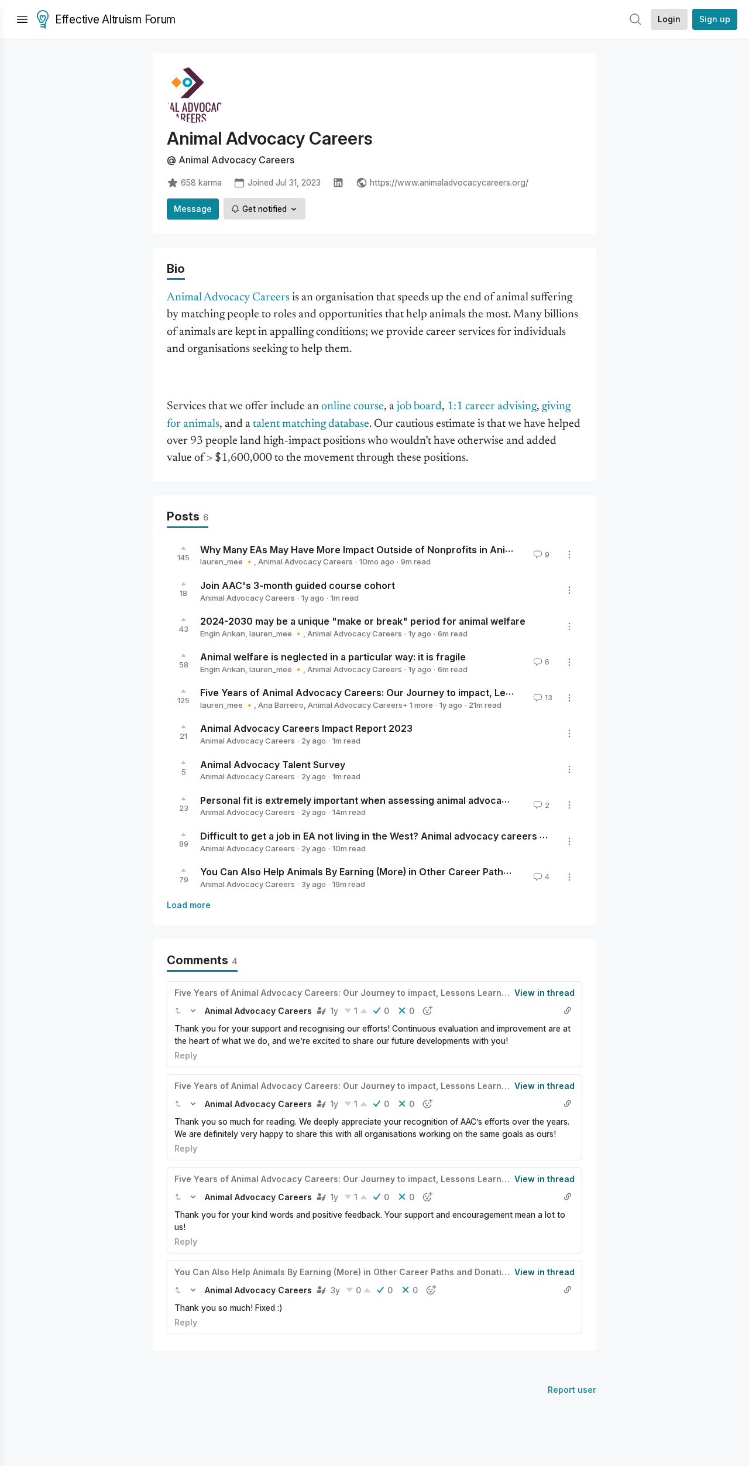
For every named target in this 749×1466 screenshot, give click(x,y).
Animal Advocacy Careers (305, 561)
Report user (572, 1390)
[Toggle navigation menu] (22, 19)
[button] (177, 1010)
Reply (185, 1055)
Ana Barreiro (281, 705)
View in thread (544, 993)
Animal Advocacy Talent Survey (272, 764)
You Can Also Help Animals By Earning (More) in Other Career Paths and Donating (386, 872)
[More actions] (569, 554)
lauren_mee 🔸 (227, 561)
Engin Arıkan (222, 633)
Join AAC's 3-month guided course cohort (297, 585)
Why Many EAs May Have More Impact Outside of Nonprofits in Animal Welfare (381, 549)
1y (334, 1011)
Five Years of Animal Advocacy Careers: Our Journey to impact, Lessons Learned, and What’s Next (427, 692)
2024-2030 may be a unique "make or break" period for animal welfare (362, 621)
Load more (189, 905)
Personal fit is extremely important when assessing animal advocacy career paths (387, 800)
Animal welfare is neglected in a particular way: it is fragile (333, 657)
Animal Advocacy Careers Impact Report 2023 (306, 728)
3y (335, 1290)
